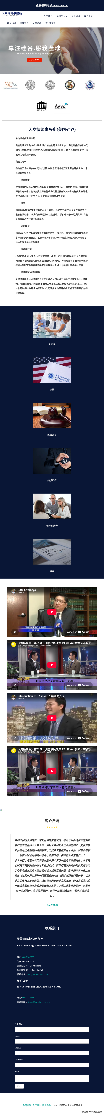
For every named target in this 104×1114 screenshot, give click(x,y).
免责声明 (26, 1105)
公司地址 (37, 1105)
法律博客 (24, 23)
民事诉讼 (52, 435)
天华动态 (37, 23)
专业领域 (75, 16)
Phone (18, 1048)
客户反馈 (88, 16)
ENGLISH (50, 23)
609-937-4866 (28, 998)
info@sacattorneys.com (38, 974)
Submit (19, 1086)
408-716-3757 (28, 957)
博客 (52, 571)
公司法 (52, 344)
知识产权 (52, 480)
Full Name (20, 1024)
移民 (52, 389)
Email (17, 1036)
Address (19, 1059)
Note (17, 1071)
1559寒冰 (52, 904)
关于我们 (48, 16)
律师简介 (61, 16)
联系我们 (11, 23)
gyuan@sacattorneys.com (39, 1002)
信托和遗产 (52, 526)
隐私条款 (46, 1105)
